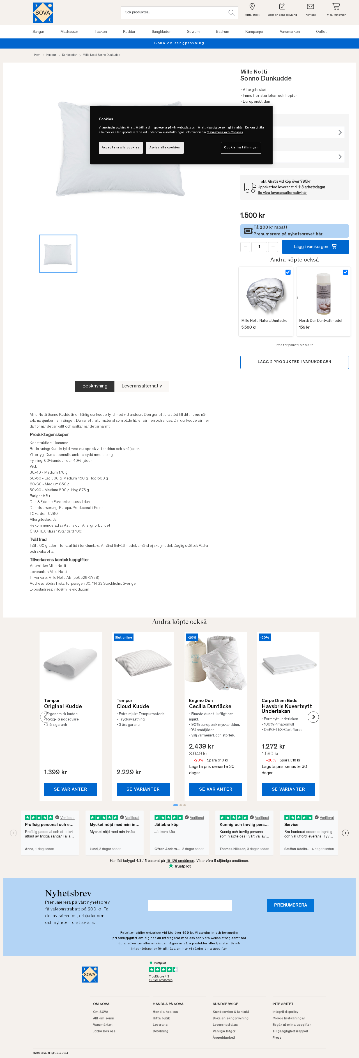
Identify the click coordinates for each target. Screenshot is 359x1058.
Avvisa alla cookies (164, 147)
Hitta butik (161, 1018)
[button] (231, 12)
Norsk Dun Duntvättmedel (320, 321)
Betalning (161, 1031)
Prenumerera (290, 905)
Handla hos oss (165, 1012)
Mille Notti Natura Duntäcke (264, 321)
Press (277, 1037)
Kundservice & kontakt (231, 1012)
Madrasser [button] (69, 32)
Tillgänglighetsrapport (291, 1031)
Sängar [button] (38, 32)
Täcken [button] (101, 32)
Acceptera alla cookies (121, 147)
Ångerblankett (224, 1037)
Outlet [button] (321, 32)
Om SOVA (100, 1012)
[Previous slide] (45, 717)
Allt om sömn (103, 1018)
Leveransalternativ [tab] (141, 386)
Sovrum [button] (193, 32)
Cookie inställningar (241, 147)
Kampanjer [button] (254, 32)
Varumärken (103, 1025)
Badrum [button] (222, 32)
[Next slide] (313, 717)
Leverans (160, 1025)
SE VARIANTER (70, 789)
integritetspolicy (144, 949)
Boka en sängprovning (179, 43)
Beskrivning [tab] (94, 386)
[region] (181, 135)
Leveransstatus (225, 1025)
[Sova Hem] (43, 13)
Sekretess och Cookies (225, 132)
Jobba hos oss (104, 1031)
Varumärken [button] (290, 32)
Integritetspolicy (285, 1012)
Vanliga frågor (224, 1031)
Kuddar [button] (129, 32)
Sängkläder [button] (161, 32)
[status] (259, 247)
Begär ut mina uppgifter (292, 1025)
